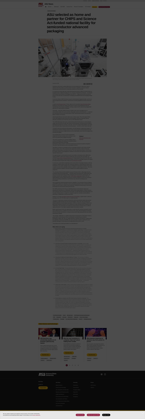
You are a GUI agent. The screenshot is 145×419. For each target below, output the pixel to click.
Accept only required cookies (93, 414)
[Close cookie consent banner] (142, 413)
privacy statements (36, 415)
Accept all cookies (80, 414)
